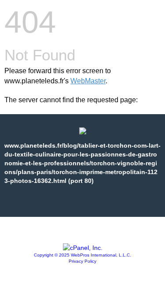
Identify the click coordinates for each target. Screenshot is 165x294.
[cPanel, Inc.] (83, 247)
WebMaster (88, 81)
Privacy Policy (82, 261)
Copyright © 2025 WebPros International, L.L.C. (82, 255)
